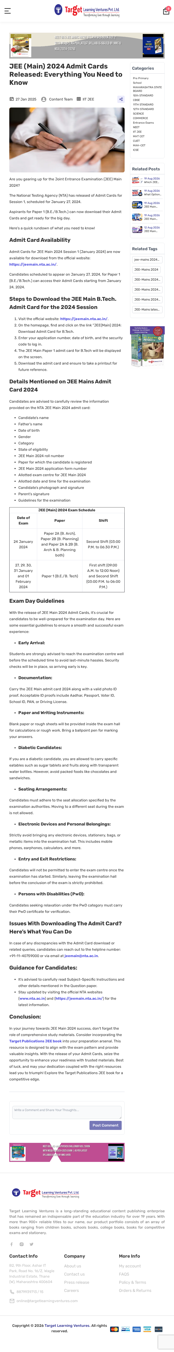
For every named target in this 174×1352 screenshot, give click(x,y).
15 (42, 1292)
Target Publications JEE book (35, 1041)
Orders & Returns (135, 1290)
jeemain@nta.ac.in (81, 956)
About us (72, 1266)
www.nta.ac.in (32, 998)
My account (130, 1266)
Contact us (74, 1274)
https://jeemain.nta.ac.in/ (33, 264)
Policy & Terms (132, 1282)
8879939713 (27, 1292)
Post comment (105, 1125)
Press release (76, 1282)
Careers (71, 1290)
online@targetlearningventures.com (47, 1301)
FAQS (124, 1274)
